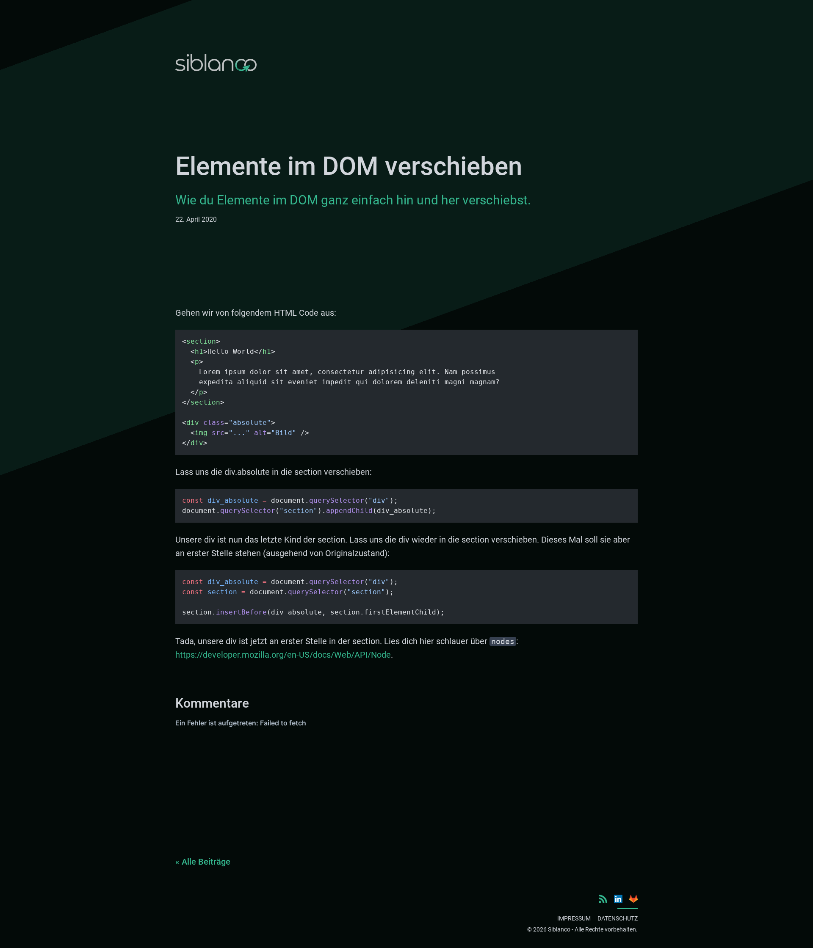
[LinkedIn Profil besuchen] (618, 899)
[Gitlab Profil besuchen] (633, 898)
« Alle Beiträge (202, 862)
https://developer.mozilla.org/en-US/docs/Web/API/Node (283, 655)
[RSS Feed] (603, 899)
